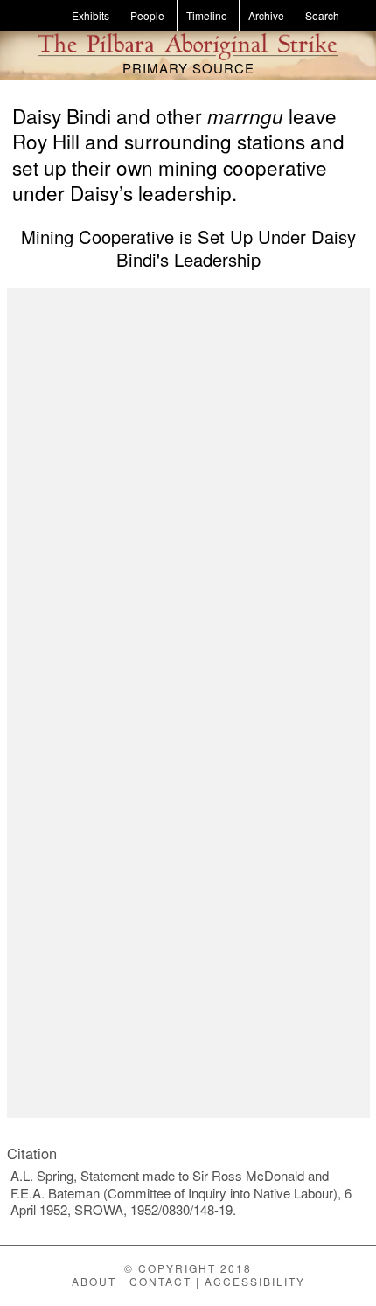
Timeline (206, 15)
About (94, 1281)
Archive (266, 15)
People (147, 15)
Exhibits (90, 15)
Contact (160, 1281)
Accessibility (255, 1281)
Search (322, 15)
